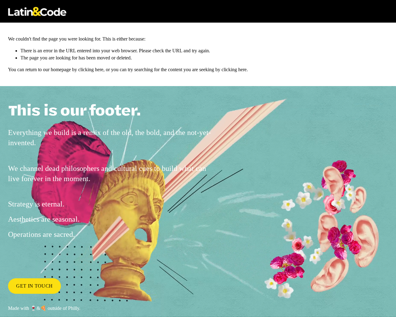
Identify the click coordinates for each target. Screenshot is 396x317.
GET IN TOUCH (34, 286)
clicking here (90, 69)
